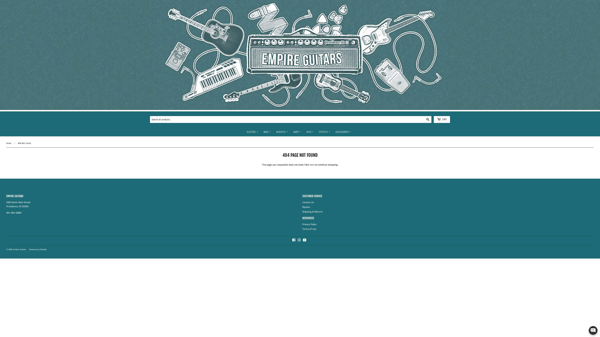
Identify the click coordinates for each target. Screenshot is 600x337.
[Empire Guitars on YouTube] (304, 240)
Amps (296, 132)
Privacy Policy (309, 224)
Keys (309, 132)
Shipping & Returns (312, 212)
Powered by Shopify (38, 249)
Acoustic (281, 132)
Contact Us (308, 202)
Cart (444, 119)
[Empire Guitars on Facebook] (293, 240)
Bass (266, 132)
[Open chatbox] (593, 330)
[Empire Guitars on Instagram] (299, 240)
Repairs (306, 207)
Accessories (342, 132)
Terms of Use (309, 229)
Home (8, 143)
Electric (251, 132)
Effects (323, 132)
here (312, 165)
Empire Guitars (19, 249)
